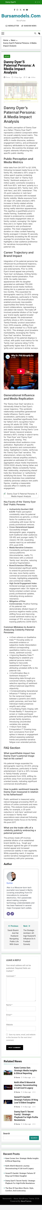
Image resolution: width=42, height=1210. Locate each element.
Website (9, 1025)
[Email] (8, 913)
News (7, 56)
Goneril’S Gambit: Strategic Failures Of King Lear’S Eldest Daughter (26, 1100)
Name (9, 1005)
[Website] (12, 913)
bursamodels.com (21, 16)
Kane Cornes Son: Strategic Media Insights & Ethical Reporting (25, 1070)
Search (6, 1133)
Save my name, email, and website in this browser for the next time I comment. (20, 1037)
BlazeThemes (26, 1201)
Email (9, 1015)
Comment (11, 976)
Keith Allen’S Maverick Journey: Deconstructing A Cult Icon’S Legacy (25, 1085)
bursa (8, 77)
